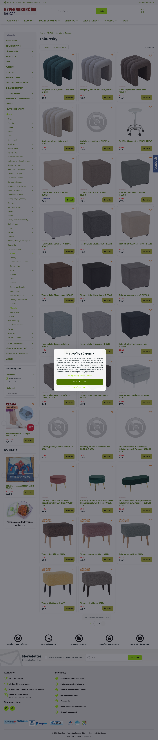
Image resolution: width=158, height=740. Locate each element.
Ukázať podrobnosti (80, 387)
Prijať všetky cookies (80, 382)
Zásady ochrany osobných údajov (80, 375)
